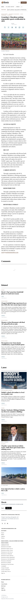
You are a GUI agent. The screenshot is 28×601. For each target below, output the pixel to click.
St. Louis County (10, 6)
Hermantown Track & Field (7, 564)
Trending (3, 9)
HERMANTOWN (5, 544)
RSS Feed (3, 586)
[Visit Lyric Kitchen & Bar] (5, 2)
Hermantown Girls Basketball (8, 559)
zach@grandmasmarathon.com (9, 252)
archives (9, 15)
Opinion (3, 536)
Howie (12, 23)
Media (2, 534)
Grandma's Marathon (14, 14)
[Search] (19, 2)
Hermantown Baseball (6, 560)
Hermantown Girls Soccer (7, 552)
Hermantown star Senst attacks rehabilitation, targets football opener (13, 343)
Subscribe (24, 2)
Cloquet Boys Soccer (6, 571)
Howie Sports (4, 14)
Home (2, 6)
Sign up (3, 573)
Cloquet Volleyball (5, 569)
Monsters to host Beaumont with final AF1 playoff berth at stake (13, 323)
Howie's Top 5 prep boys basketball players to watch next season (12, 293)
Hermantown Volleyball (6, 553)
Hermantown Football (6, 546)
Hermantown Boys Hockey (7, 555)
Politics (3, 538)
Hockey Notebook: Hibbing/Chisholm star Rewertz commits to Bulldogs (13, 411)
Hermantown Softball (6, 562)
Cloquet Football (5, 567)
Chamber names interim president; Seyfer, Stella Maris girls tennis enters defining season (13, 447)
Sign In (2, 508)
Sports (18, 6)
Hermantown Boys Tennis (7, 550)
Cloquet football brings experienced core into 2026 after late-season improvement (14, 304)
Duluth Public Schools (6, 390)
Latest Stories (4, 584)
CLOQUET (3, 566)
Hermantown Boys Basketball (8, 557)
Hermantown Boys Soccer (7, 548)
